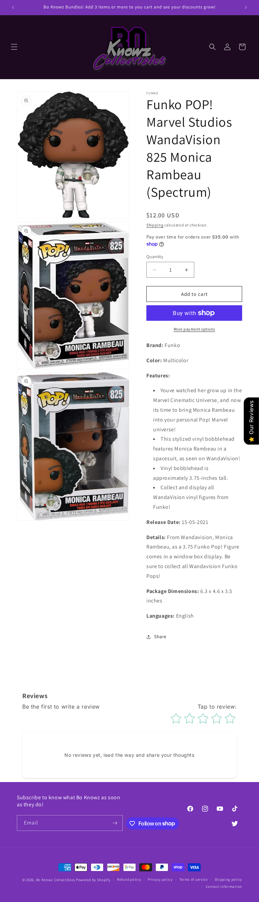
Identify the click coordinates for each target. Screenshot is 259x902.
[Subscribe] (115, 823)
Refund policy (129, 879)
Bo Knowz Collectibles (55, 879)
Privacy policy (160, 879)
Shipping (155, 224)
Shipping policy (228, 879)
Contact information (224, 886)
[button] (14, 46)
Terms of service (193, 879)
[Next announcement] (245, 7)
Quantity (154, 256)
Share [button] (160, 636)
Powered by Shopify (93, 879)
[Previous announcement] (13, 7)
